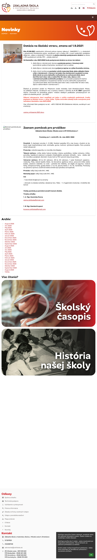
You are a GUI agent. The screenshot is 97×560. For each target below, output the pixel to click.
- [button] (76, 8)
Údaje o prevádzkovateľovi (14, 515)
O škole (7, 523)
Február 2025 (9, 258)
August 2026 (9, 224)
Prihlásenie (91, 8)
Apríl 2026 (8, 230)
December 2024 (10, 262)
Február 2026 (9, 234)
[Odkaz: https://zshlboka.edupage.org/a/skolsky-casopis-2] (48, 326)
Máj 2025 (8, 252)
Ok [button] (91, 555)
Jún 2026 (8, 226)
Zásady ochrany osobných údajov (17, 512)
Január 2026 (9, 236)
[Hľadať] (94, 4)
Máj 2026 (8, 228)
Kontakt (7, 526)
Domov (5, 34)
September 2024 (11, 268)
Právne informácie (11, 508)
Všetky (7, 272)
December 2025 (10, 238)
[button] (79, 8)
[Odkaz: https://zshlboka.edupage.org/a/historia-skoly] (48, 375)
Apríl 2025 (8, 254)
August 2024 (9, 270)
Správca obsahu (10, 498)
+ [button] (72, 8)
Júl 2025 (8, 248)
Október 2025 (10, 242)
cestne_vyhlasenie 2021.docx (33, 112)
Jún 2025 (8, 250)
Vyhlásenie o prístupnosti (14, 505)
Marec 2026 (9, 232)
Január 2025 (9, 260)
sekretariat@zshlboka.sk (13, 548)
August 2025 (9, 246)
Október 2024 (10, 266)
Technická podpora (11, 501)
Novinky (13, 34)
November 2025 (10, 240)
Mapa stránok (10, 519)
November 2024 (10, 264)
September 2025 (11, 244)
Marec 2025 (9, 256)
